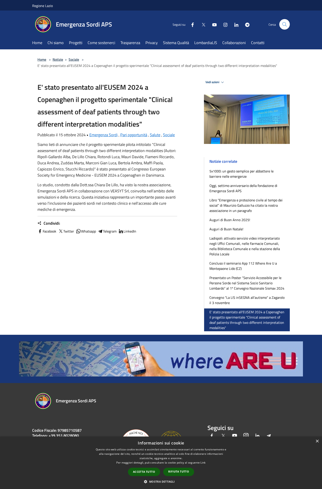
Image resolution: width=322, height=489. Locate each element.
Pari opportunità (133, 135)
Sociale (74, 59)
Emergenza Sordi (103, 135)
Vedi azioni (212, 82)
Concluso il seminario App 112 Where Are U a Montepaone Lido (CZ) (243, 266)
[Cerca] (284, 24)
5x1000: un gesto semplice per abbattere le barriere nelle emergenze (241, 173)
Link (202, 462)
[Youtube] (212, 24)
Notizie (58, 59)
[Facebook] (190, 24)
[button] (161, 481)
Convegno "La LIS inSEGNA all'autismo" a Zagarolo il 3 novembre (247, 300)
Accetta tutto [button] (144, 472)
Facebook (49, 231)
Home (41, 59)
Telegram (110, 231)
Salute (155, 135)
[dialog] (161, 463)
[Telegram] (245, 24)
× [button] (317, 441)
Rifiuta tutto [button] (178, 471)
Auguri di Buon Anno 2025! (229, 219)
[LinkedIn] (234, 24)
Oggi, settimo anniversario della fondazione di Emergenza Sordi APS (243, 188)
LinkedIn (130, 231)
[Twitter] (201, 24)
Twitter (68, 231)
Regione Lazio (42, 5)
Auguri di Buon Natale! (226, 229)
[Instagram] (223, 24)
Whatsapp (88, 231)
